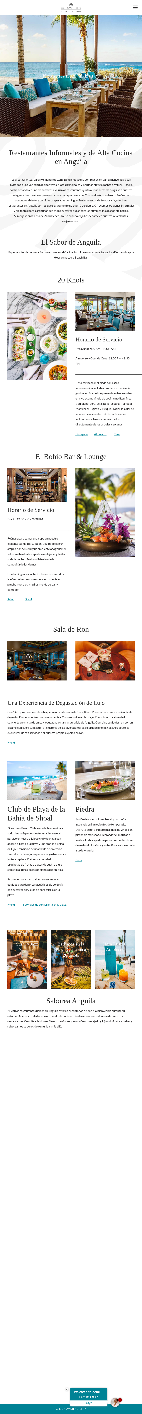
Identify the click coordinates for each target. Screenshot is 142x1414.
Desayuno (81, 434)
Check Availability (71, 1408)
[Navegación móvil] (135, 8)
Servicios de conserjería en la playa (45, 904)
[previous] (13, 335)
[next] (61, 335)
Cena (117, 434)
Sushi (28, 599)
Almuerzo (100, 434)
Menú (11, 742)
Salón (10, 599)
